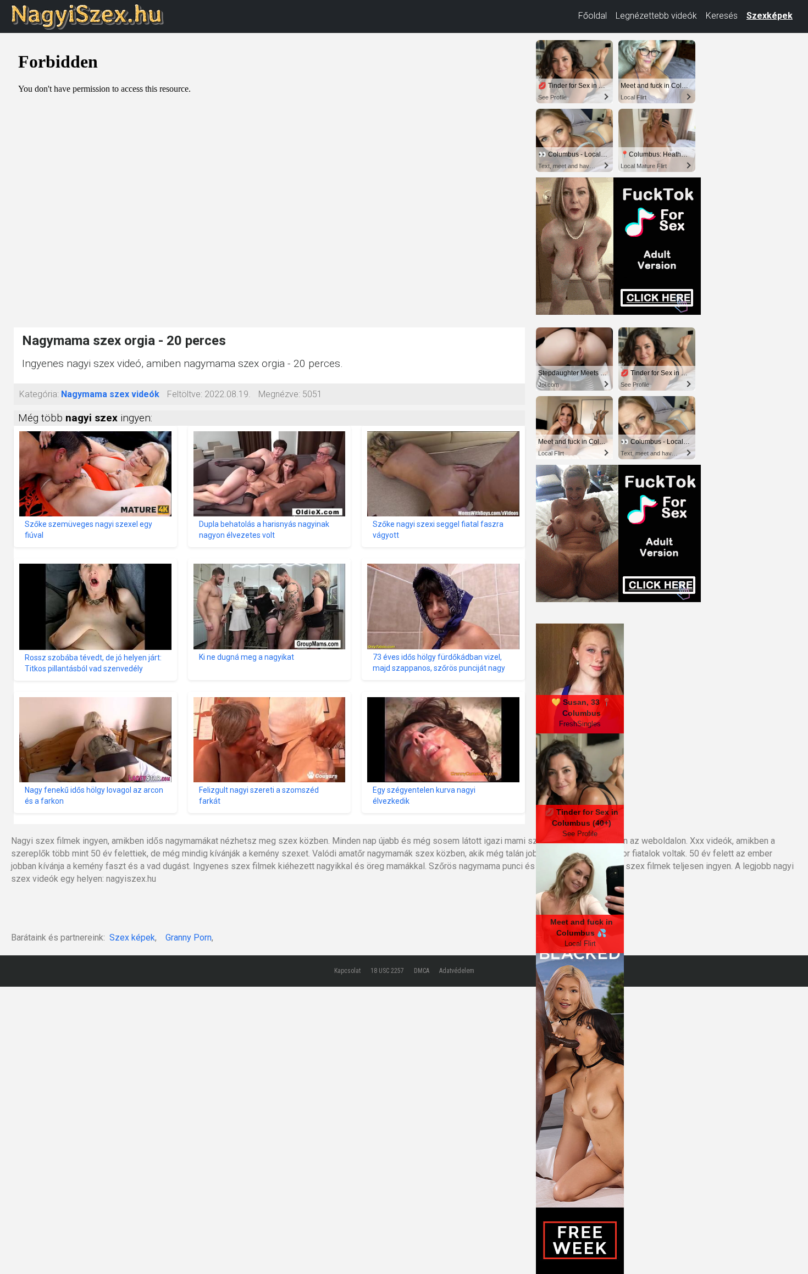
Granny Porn (188, 937)
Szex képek (132, 937)
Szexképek (769, 15)
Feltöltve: (184, 394)
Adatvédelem (456, 971)
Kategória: (39, 394)
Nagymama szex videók (110, 394)
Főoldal (592, 15)
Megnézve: (279, 394)
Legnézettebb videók (656, 15)
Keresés (722, 15)
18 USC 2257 (387, 971)
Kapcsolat (347, 971)
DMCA (421, 971)
